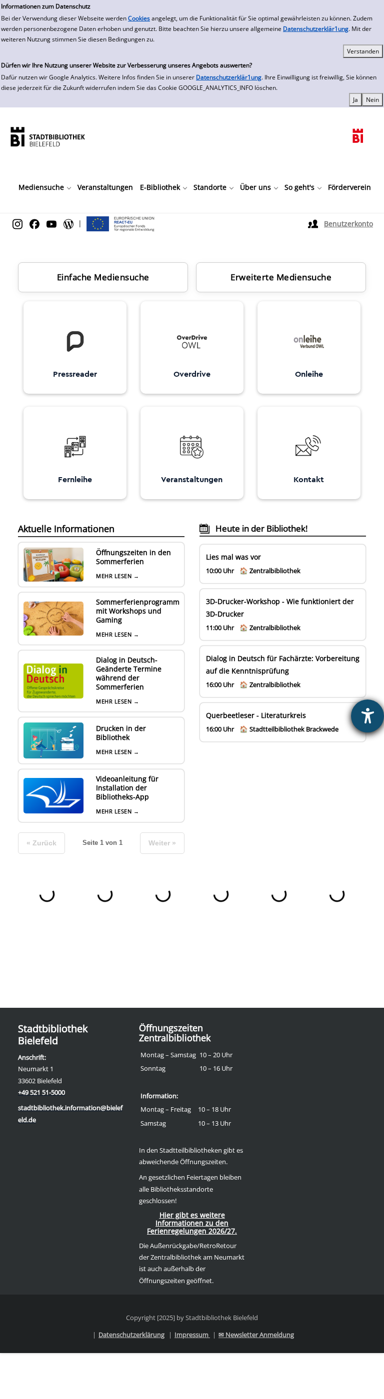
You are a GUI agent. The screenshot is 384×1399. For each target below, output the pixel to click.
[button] (45, 187)
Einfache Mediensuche (103, 277)
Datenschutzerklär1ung (315, 28)
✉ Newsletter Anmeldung (256, 1334)
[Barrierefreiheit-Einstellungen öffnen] (367, 716)
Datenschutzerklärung (131, 1334)
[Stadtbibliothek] (47, 135)
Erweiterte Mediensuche (281, 277)
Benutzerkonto (348, 223)
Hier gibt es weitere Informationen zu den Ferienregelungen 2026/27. (192, 1223)
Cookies (139, 18)
